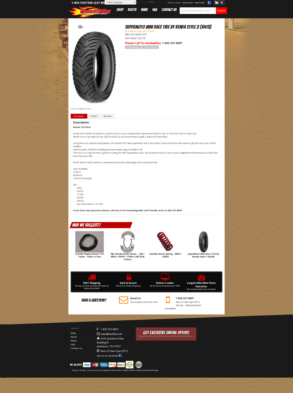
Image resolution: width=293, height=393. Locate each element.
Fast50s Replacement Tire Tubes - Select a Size (89, 255)
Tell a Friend (150, 47)
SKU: (127, 34)
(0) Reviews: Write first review (139, 31)
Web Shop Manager (151, 370)
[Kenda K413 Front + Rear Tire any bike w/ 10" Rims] (94, 68)
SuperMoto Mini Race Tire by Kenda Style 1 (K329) (203, 255)
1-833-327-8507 (109, 329)
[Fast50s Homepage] (89, 11)
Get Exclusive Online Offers (166, 333)
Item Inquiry (133, 47)
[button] (203, 10)
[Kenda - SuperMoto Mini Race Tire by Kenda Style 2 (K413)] (80, 26)
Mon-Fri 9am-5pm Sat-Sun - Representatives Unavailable (183, 303)
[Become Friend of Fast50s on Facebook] (209, 3)
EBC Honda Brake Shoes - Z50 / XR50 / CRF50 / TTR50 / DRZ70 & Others (128, 256)
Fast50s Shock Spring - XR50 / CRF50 (165, 255)
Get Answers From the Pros (144, 300)
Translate (159, 2)
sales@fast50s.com (111, 334)
